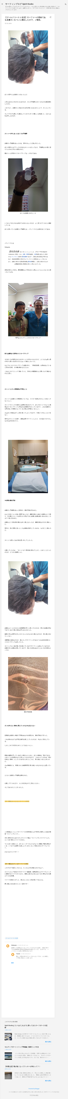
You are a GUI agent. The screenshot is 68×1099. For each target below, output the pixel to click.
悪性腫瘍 (24, 256)
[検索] (66, 4)
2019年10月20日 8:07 (26, 953)
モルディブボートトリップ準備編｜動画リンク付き (22, 1047)
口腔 (35, 254)
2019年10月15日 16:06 (22, 945)
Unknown (14, 945)
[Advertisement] (61, 39)
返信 (12, 962)
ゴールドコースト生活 (11, 938)
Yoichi (18, 954)
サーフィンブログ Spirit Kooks (19, 4)
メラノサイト (14, 256)
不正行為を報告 (34, 1095)
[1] (31, 256)
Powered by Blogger (34, 1088)
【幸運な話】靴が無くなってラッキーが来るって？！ (22, 1066)
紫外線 (30, 261)
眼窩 (27, 254)
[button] (50, 17)
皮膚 (24, 254)
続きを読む (48, 1041)
